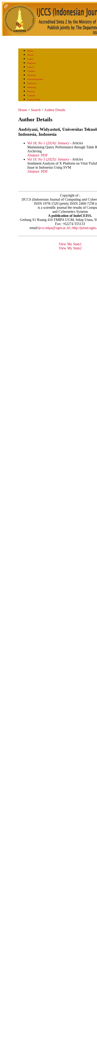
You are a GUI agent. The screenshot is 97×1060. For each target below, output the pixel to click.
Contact (31, 95)
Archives (31, 75)
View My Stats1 (70, 244)
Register (31, 63)
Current (31, 71)
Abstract (33, 155)
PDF (44, 155)
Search (30, 67)
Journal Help (33, 99)
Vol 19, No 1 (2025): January (48, 159)
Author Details (54, 110)
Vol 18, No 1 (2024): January (48, 143)
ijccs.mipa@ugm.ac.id (54, 228)
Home (30, 51)
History (31, 91)
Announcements (35, 79)
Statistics (32, 83)
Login (30, 59)
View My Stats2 (70, 248)
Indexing (31, 87)
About (30, 55)
